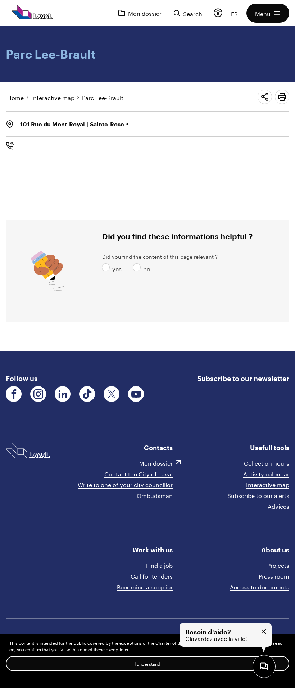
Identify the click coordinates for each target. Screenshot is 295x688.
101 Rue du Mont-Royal (52, 124)
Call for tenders (152, 575)
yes (107, 268)
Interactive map (52, 97)
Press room (274, 575)
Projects (278, 564)
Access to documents (259, 586)
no (138, 268)
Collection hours (266, 462)
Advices (278, 505)
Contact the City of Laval (138, 473)
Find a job (159, 564)
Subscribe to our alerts (258, 494)
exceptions (117, 649)
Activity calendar (266, 473)
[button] (267, 13)
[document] (147, 188)
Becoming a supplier (145, 586)
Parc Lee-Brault (102, 97)
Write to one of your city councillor (125, 484)
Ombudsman (155, 494)
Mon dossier (156, 462)
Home (15, 97)
